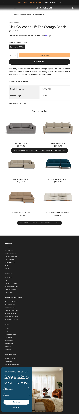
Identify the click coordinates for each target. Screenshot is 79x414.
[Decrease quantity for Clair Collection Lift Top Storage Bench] (10, 55)
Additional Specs (17, 103)
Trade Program (9, 259)
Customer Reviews (10, 253)
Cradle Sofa (8, 361)
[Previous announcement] (3, 2)
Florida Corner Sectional (58, 212)
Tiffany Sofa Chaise (21, 212)
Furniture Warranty (10, 289)
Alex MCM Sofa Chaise (58, 179)
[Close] (78, 1)
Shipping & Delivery (11, 283)
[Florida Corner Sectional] (58, 197)
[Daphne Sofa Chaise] (21, 164)
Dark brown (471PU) (17, 47)
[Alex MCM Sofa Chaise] (58, 164)
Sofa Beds (8, 346)
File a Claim (8, 292)
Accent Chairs (9, 343)
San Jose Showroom (11, 256)
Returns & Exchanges (11, 286)
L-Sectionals (8, 337)
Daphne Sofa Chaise (21, 179)
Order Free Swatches (11, 302)
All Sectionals (9, 331)
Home (15, 14)
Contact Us (8, 278)
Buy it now (39, 62)
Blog (6, 265)
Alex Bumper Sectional (12, 364)
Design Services (10, 304)
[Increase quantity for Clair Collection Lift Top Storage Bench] (15, 55)
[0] (73, 8)
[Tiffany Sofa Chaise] (21, 197)
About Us (7, 248)
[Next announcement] (75, 2)
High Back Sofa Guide (11, 319)
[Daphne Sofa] (21, 128)
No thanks (16, 407)
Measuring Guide (10, 307)
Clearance (8, 349)
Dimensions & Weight (19, 81)
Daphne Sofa (21, 143)
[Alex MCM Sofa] (58, 128)
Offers (7, 268)
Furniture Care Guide (11, 310)
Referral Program (10, 262)
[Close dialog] (60, 369)
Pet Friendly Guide (10, 313)
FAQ (6, 280)
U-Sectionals (9, 340)
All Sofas (7, 328)
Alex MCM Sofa (58, 143)
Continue (16, 402)
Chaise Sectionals (10, 334)
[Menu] (15, 8)
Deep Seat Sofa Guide (11, 316)
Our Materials (9, 250)
